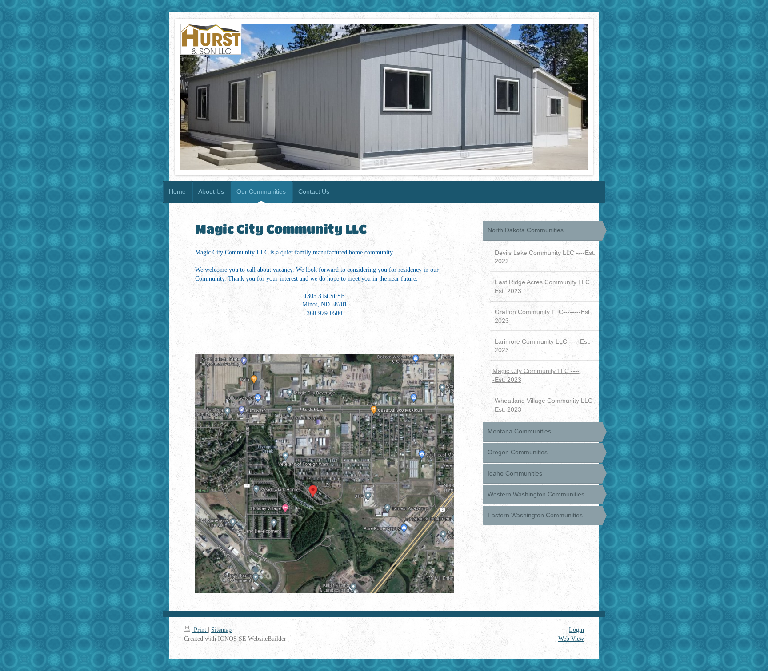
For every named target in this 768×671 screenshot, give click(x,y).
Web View (571, 638)
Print (200, 630)
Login (576, 630)
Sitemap (221, 630)
